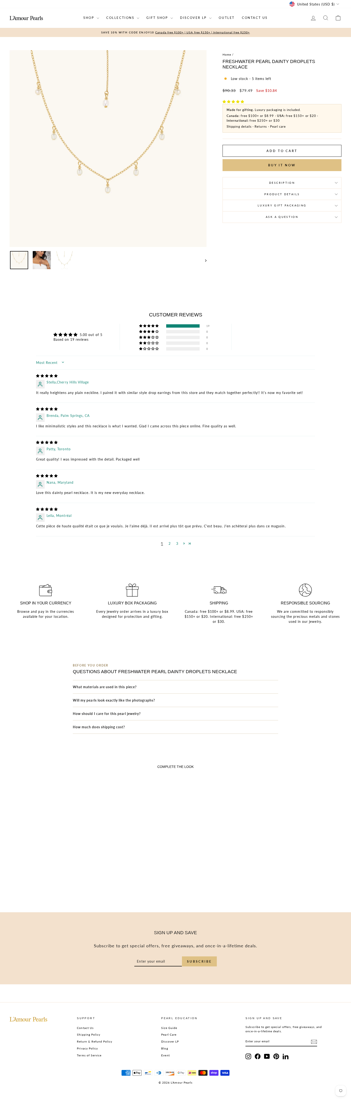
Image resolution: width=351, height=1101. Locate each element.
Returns (261, 126)
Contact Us (85, 1028)
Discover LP (170, 1041)
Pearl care (278, 126)
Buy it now (282, 165)
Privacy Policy (87, 1048)
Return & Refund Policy (94, 1041)
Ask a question (282, 216)
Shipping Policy (88, 1034)
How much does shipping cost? (99, 727)
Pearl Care (168, 1034)
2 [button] (170, 543)
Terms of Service (89, 1055)
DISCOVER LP (194, 18)
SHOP (89, 18)
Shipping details (239, 126)
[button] (233, 102)
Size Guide (169, 1028)
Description (282, 182)
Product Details (282, 194)
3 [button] (177, 543)
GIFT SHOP (157, 18)
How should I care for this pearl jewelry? (107, 714)
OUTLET (227, 18)
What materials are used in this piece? (105, 687)
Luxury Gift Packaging (282, 205)
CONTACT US (255, 18)
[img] (47, 376)
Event (165, 1055)
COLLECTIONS (121, 18)
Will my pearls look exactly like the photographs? (114, 700)
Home (227, 54)
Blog (164, 1048)
